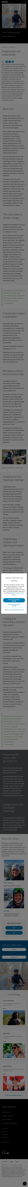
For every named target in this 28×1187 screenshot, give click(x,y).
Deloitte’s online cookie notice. (17, 593)
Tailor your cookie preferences (14, 610)
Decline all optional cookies (14, 605)
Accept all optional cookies (14, 600)
